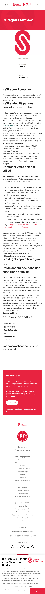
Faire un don (12, 403)
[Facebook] (12, 547)
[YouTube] (33, 547)
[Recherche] (5, 4)
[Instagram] (22, 547)
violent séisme (10, 126)
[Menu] (39, 4)
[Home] (22, 5)
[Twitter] (17, 547)
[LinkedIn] (28, 547)
